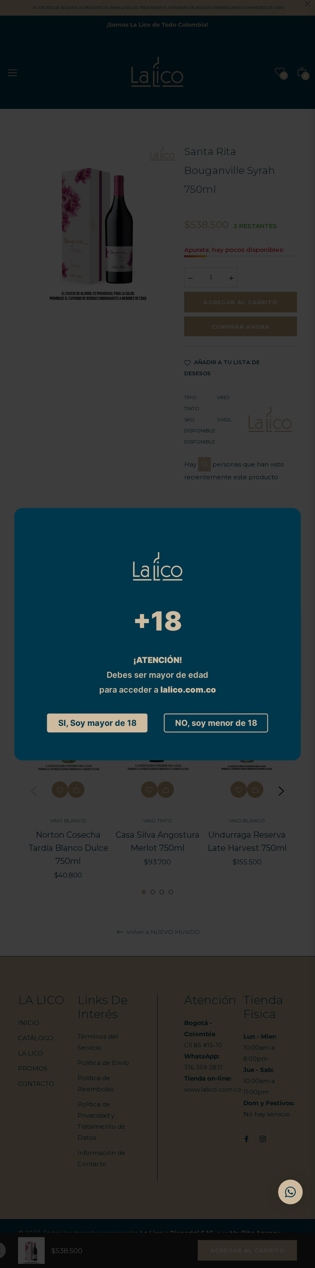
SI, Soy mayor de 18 (97, 723)
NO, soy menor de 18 (216, 723)
